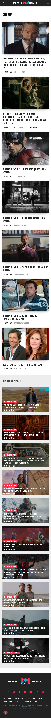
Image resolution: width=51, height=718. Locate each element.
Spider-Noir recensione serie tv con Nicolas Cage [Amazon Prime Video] (25, 657)
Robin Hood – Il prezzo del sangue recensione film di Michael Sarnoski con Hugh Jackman (23, 516)
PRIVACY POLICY (20, 709)
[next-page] (47, 389)
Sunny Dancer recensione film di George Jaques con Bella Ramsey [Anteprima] (23, 406)
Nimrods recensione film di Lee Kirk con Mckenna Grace (23, 545)
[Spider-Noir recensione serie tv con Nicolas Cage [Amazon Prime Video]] (25, 650)
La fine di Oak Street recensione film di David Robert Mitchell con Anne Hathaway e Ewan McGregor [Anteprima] (25, 460)
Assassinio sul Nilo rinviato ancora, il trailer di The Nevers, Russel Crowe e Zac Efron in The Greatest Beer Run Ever (25, 63)
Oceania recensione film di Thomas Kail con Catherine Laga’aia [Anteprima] (24, 489)
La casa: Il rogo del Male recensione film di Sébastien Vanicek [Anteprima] (25, 629)
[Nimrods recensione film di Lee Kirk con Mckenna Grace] (25, 538)
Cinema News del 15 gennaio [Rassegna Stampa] (24, 171)
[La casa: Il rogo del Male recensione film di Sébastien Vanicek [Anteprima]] (25, 622)
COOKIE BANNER (31, 709)
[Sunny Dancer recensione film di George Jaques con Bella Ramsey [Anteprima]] (25, 399)
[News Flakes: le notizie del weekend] (25, 344)
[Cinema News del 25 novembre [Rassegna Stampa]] (25, 246)
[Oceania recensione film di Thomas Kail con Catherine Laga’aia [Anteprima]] (25, 482)
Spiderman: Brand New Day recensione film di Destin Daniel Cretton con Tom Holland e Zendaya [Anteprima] (25, 572)
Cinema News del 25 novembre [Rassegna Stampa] (25, 268)
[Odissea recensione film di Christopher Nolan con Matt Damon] (25, 594)
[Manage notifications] (5, 713)
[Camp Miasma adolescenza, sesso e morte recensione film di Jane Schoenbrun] (25, 427)
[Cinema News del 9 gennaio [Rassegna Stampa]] (25, 197)
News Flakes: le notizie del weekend (22, 364)
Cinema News (7, 72)
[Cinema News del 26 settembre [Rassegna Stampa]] (25, 295)
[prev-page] (42, 389)
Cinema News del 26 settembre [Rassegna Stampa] (19, 317)
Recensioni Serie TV (11, 653)
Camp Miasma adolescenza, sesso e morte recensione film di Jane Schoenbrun (23, 433)
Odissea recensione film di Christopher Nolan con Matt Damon (23, 601)
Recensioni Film (8, 127)
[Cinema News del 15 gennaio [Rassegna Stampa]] (25, 148)
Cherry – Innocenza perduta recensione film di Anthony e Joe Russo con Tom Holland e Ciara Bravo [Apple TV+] (24, 118)
